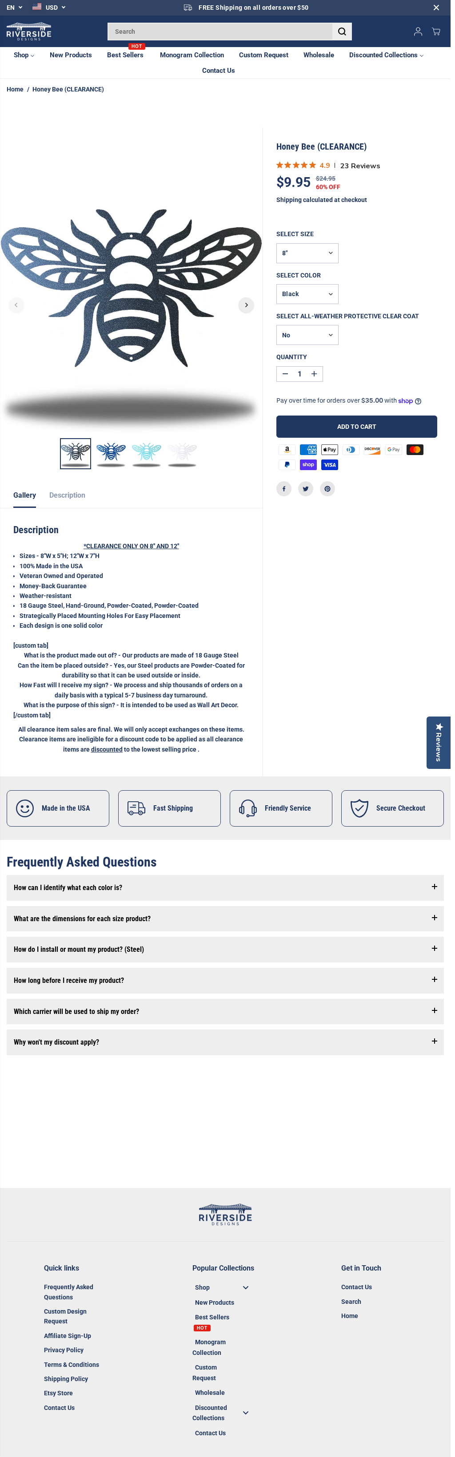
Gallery (24, 495)
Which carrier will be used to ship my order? (76, 1011)
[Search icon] (342, 31)
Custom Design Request (65, 1316)
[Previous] (16, 305)
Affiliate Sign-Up (67, 1335)
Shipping (289, 199)
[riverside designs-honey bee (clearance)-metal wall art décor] (131, 305)
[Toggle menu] (245, 1287)
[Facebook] (283, 488)
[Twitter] (305, 488)
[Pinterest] (327, 488)
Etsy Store (58, 1393)
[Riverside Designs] (29, 31)
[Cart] (436, 32)
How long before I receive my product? (69, 980)
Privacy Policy (64, 1350)
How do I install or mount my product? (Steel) (79, 949)
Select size (295, 234)
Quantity (291, 356)
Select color (298, 275)
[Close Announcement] (436, 7)
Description (67, 495)
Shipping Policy (66, 1378)
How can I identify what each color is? (68, 887)
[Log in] (418, 32)
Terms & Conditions (71, 1364)
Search (351, 1301)
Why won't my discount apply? (56, 1042)
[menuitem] (28, 55)
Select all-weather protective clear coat (347, 316)
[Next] (246, 305)
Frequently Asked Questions (68, 1291)
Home (15, 89)
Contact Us (59, 1407)
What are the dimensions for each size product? (82, 919)
